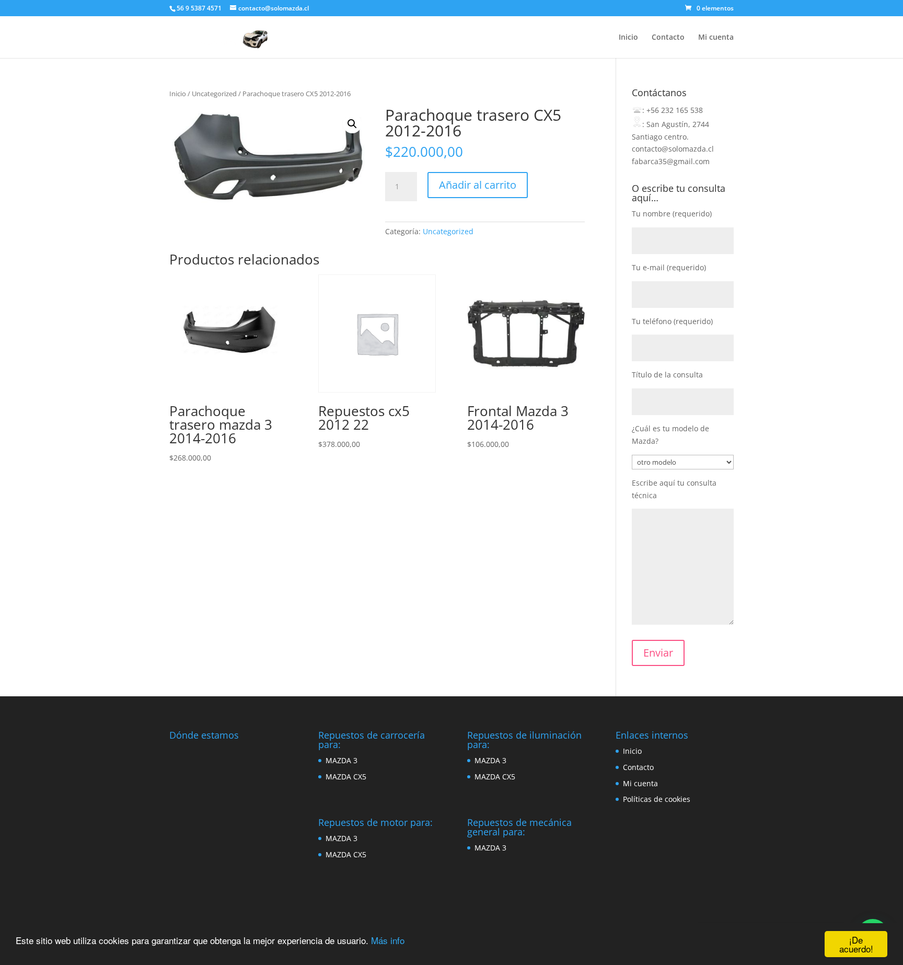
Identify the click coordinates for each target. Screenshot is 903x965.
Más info (387, 940)
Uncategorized (214, 93)
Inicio (628, 37)
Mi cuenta (716, 37)
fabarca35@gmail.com (671, 161)
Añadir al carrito (477, 185)
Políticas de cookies (656, 799)
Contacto (668, 37)
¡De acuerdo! (856, 944)
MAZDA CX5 (346, 777)
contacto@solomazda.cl (673, 149)
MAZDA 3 (341, 760)
